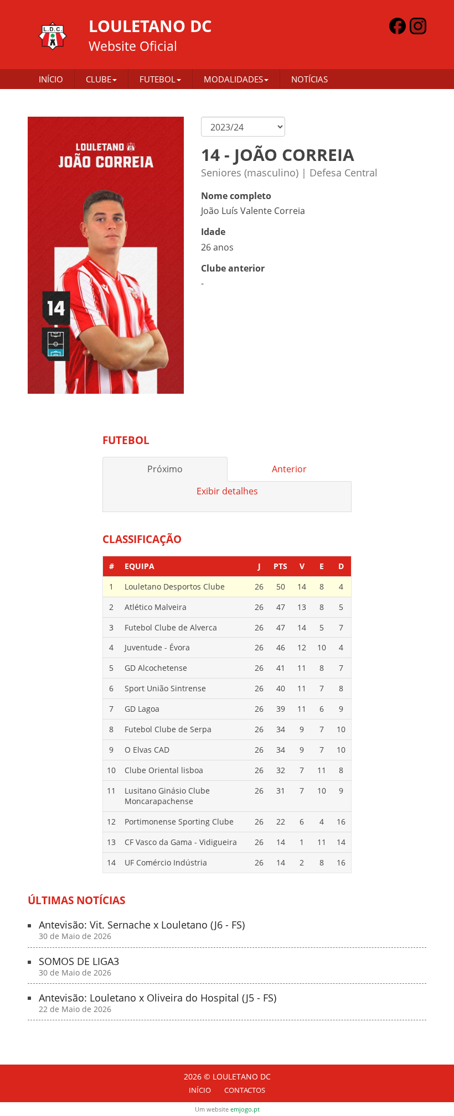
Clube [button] (98, 79)
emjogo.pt (245, 1109)
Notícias (309, 79)
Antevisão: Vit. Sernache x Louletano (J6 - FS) (142, 930)
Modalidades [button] (233, 79)
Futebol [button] (158, 79)
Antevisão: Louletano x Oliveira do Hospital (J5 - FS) (157, 1003)
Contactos (244, 1090)
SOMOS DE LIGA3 (79, 967)
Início (51, 79)
